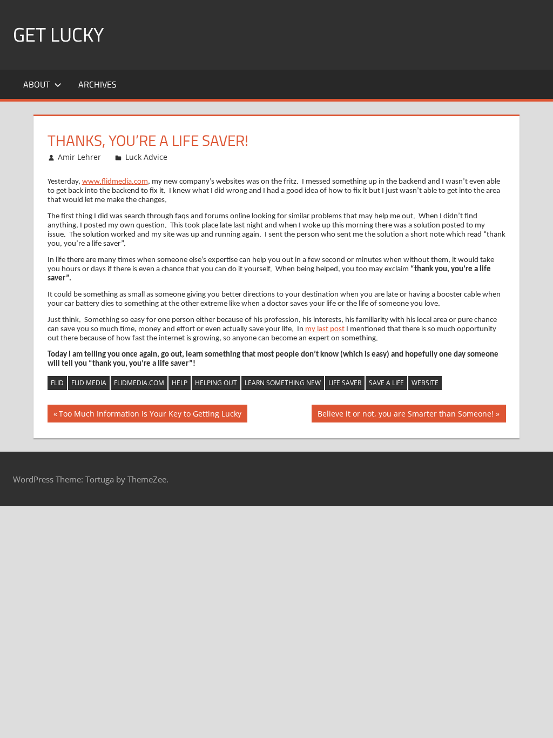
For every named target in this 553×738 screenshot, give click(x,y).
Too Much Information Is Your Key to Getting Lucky (149, 415)
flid (57, 382)
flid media (88, 382)
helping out (216, 382)
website (425, 382)
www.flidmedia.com (115, 182)
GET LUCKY (58, 34)
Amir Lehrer (79, 157)
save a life (386, 382)
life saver (344, 382)
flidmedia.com (139, 382)
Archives (97, 84)
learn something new (283, 382)
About (36, 84)
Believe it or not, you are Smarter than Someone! (405, 415)
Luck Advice (146, 157)
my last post (325, 329)
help (179, 382)
